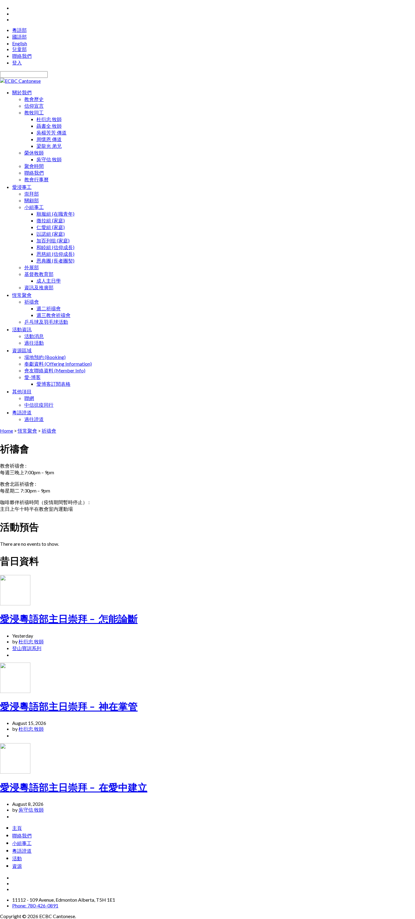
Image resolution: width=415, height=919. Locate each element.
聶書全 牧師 (49, 126)
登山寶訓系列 (26, 648)
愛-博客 (32, 377)
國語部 (19, 37)
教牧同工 (34, 112)
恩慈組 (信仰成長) (55, 254)
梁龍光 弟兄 (49, 146)
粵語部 (19, 30)
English (19, 43)
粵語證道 (22, 850)
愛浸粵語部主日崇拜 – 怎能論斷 (69, 619)
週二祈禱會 (48, 308)
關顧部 (31, 200)
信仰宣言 (34, 106)
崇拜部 (31, 194)
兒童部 (19, 49)
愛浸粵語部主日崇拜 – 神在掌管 (69, 706)
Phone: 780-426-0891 (35, 905)
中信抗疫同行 (38, 405)
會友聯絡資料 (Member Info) (54, 370)
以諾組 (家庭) (50, 234)
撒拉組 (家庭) (50, 220)
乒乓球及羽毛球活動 (46, 322)
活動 (17, 858)
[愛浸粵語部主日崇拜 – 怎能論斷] (15, 603)
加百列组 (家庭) (53, 240)
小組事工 (34, 207)
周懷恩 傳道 (49, 139)
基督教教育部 (38, 274)
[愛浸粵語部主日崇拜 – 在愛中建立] (15, 772)
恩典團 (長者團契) (55, 260)
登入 (17, 62)
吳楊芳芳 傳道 (51, 132)
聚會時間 (34, 166)
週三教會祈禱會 (53, 315)
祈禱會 (31, 302)
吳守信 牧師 (49, 159)
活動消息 (34, 336)
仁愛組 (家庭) (50, 227)
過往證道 (34, 419)
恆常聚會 (27, 430)
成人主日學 (48, 281)
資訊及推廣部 (38, 287)
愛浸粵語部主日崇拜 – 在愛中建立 (73, 787)
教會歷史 (34, 99)
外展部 (31, 267)
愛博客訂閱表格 (53, 384)
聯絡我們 (22, 56)
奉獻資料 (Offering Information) (58, 364)
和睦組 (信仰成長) (55, 247)
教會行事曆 (36, 179)
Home (6, 430)
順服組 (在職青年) (55, 214)
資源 (17, 865)
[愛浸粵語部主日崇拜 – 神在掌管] (15, 691)
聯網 (29, 398)
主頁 (17, 827)
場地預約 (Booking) (45, 357)
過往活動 (34, 343)
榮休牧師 (34, 152)
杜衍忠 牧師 (49, 119)
